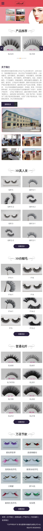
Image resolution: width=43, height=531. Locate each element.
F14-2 (32, 311)
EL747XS (10, 382)
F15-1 (10, 277)
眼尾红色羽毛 (10, 503)
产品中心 (26, 517)
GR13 (10, 223)
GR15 (10, 190)
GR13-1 (32, 223)
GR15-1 (32, 190)
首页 (3, 517)
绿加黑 (32, 503)
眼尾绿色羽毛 (32, 469)
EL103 (32, 54)
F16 (32, 277)
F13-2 (32, 328)
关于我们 (10, 517)
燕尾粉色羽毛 (10, 469)
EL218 (32, 416)
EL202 (32, 399)
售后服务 (34, 517)
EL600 (10, 365)
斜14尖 (32, 486)
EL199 (10, 399)
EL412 (10, 416)
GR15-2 (11, 206)
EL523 (10, 54)
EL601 (32, 365)
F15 (10, 328)
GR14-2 (32, 206)
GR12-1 (32, 240)
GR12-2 (11, 240)
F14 (32, 294)
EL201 (32, 382)
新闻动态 (18, 517)
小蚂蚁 (11, 486)
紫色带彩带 (11, 452)
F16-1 (10, 294)
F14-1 (10, 311)
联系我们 (5, 520)
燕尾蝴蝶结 (32, 452)
